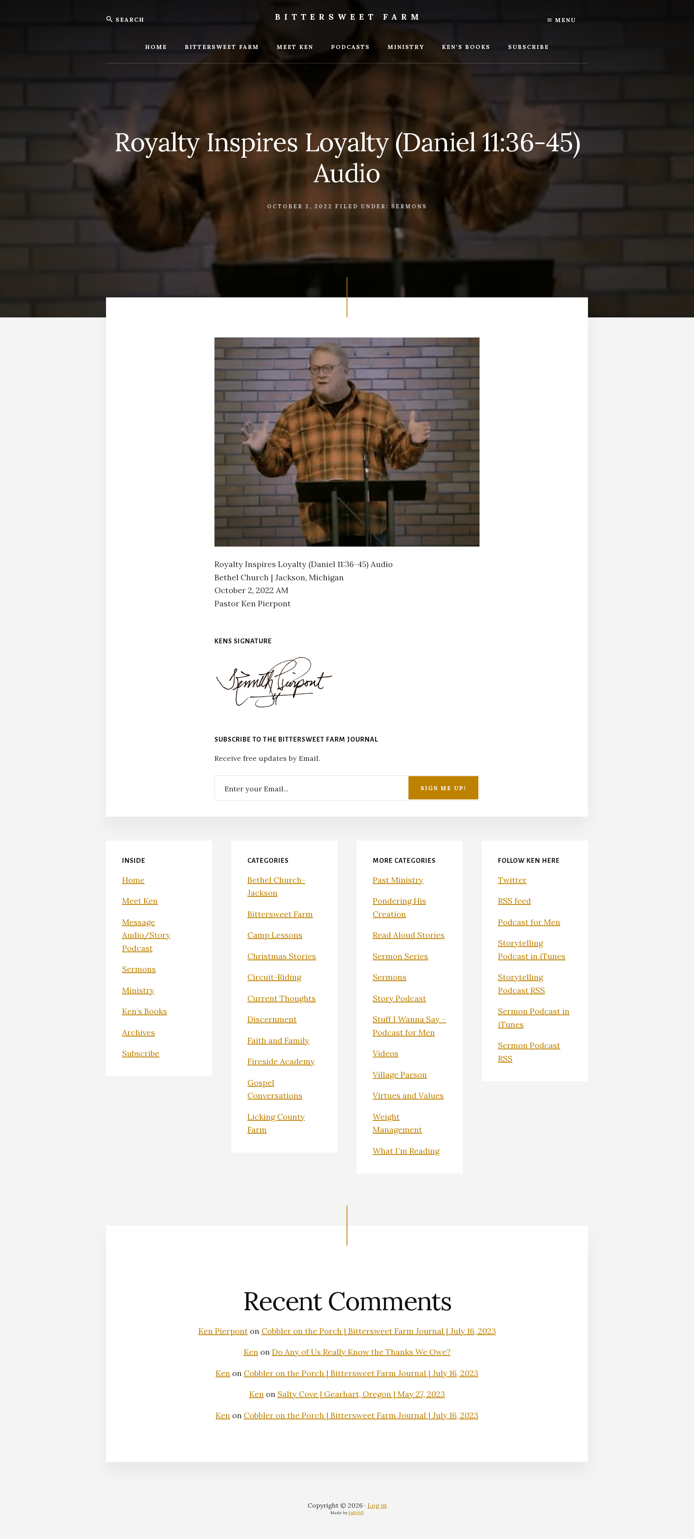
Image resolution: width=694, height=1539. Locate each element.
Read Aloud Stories (409, 935)
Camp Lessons (274, 935)
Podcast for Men (529, 922)
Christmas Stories (281, 956)
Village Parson (400, 1074)
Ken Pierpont (223, 1331)
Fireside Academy (281, 1061)
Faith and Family (278, 1040)
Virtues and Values (408, 1095)
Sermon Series (400, 956)
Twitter (512, 880)
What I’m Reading (406, 1151)
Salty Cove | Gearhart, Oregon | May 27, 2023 (361, 1394)
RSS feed (514, 901)
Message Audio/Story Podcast (146, 935)
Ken (251, 1352)
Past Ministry (398, 880)
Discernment (272, 1019)
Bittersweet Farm (349, 17)
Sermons (409, 206)
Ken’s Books (144, 1011)
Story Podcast (399, 998)
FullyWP (356, 1512)
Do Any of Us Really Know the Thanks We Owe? (361, 1352)
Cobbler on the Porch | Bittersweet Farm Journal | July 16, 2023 (378, 1331)
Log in (377, 1505)
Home (133, 880)
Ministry (138, 990)
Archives (138, 1032)
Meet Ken (140, 901)
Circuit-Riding (274, 977)
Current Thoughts (281, 998)
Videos (385, 1053)
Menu (564, 20)
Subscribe (140, 1053)
